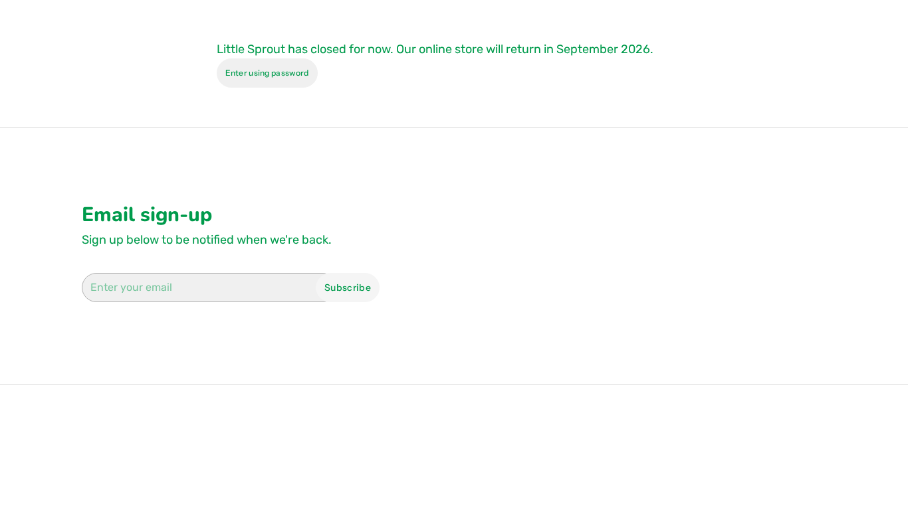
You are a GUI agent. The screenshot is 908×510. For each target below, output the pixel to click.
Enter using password (267, 73)
